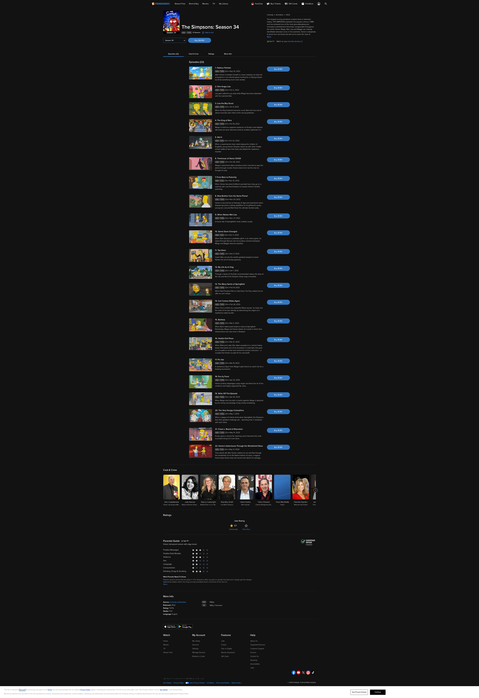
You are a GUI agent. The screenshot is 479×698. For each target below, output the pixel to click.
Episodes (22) (173, 54)
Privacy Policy (178, 683)
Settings (195, 649)
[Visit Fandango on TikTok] (313, 672)
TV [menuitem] (214, 3)
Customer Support (257, 649)
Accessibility (255, 664)
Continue (378, 692)
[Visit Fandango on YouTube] (298, 672)
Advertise (253, 660)
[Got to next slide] (315, 490)
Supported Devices (257, 645)
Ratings (211, 54)
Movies (166, 645)
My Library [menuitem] (223, 3)
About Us (253, 641)
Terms (50, 690)
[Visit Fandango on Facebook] (294, 672)
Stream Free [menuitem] (180, 3)
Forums (253, 652)
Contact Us (254, 656)
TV (164, 649)
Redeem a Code (198, 656)
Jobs (252, 668)
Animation (182, 602)
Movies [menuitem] (205, 3)
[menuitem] (291, 3)
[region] (239, 692)
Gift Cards (225, 656)
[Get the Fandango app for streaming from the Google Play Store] (185, 626)
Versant (22, 690)
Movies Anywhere (228, 652)
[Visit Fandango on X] (303, 672)
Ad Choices (167, 683)
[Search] (325, 3)
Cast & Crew (193, 54)
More (269, 37)
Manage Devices (198, 652)
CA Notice (210, 683)
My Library (196, 641)
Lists (223, 641)
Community (233, 529)
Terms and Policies (222, 683)
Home (165, 641)
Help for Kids (236, 683)
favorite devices (294, 41)
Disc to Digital (226, 649)
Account (195, 645)
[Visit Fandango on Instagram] (308, 672)
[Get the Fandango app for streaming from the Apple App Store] (170, 626)
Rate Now (246, 529)
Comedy (173, 602)
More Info (228, 54)
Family (223, 645)
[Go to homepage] (161, 3)
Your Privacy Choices (197, 683)
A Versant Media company (308, 682)
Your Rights (164, 690)
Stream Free (168, 652)
